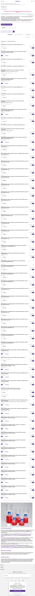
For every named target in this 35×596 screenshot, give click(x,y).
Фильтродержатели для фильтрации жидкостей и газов (10, 18)
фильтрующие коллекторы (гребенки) (18, 546)
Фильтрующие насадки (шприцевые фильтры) (25, 19)
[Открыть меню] (1, 1)
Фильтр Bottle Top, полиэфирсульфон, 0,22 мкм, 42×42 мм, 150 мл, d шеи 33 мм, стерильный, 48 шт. (14, 289)
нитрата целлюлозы (13, 535)
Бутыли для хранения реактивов (27, 16)
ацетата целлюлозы (22, 534)
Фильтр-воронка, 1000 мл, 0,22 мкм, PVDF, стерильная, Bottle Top (12, 357)
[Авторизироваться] (31, 1)
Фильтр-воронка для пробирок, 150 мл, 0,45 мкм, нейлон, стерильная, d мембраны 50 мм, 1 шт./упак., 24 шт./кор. (14, 494)
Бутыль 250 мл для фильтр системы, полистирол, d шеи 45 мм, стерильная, (12, 70)
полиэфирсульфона (4, 535)
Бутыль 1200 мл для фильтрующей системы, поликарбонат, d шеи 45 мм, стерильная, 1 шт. (14, 146)
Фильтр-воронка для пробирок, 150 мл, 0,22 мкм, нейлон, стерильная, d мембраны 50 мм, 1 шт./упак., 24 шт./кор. (14, 456)
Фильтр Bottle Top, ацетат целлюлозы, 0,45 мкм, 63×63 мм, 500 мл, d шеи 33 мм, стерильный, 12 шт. (14, 230)
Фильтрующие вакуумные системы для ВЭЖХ (9, 19)
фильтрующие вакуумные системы (7, 547)
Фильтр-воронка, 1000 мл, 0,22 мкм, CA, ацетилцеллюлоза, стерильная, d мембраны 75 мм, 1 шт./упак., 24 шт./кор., (14, 365)
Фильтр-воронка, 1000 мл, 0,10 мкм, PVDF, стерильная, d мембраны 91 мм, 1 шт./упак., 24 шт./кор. (14, 350)
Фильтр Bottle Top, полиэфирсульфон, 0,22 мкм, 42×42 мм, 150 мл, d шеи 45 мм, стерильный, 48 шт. (14, 296)
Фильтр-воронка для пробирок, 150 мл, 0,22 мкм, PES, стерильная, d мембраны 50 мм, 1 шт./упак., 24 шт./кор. (13, 440)
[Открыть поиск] (3, 1)
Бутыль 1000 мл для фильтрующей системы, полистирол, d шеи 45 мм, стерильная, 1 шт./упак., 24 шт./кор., (14, 137)
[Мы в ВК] (15, 580)
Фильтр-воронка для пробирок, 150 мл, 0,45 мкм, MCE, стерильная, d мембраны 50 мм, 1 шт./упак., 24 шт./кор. (13, 471)
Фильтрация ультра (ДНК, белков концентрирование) (10, 17)
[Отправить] (29, 575)
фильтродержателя (25, 533)
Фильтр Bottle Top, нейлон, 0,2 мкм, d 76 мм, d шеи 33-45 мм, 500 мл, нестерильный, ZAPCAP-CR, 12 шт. (13, 261)
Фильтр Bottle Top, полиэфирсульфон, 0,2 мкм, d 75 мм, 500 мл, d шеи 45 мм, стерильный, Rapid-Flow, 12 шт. (14, 273)
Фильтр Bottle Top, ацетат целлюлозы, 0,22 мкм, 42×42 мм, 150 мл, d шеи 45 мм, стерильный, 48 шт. (14, 177)
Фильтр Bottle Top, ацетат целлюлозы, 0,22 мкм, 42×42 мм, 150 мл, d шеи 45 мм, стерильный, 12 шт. (14, 169)
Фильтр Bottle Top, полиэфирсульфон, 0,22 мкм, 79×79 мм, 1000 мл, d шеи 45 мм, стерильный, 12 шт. (14, 319)
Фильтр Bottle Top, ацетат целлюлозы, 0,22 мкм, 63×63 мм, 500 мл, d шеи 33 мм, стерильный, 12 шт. (14, 184)
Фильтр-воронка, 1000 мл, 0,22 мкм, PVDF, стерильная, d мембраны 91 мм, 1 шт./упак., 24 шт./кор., (14, 409)
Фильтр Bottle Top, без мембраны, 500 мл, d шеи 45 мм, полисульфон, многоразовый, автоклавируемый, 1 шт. (13, 246)
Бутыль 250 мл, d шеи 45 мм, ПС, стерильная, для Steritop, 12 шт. (12, 66)
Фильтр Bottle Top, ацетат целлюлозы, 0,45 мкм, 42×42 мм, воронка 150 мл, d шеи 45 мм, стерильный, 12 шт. (14, 215)
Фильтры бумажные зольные (26, 20)
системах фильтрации (5, 537)
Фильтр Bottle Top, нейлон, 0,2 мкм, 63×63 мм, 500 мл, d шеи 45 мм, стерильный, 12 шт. (13, 253)
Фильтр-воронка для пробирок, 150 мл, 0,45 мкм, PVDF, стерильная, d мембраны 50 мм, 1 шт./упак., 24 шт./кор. (13, 486)
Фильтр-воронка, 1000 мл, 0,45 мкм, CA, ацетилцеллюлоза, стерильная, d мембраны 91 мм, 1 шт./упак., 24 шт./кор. (14, 417)
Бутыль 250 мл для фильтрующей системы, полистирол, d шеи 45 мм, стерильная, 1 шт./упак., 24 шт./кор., (14, 79)
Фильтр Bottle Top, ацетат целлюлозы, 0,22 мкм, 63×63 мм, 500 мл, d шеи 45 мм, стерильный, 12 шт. (14, 192)
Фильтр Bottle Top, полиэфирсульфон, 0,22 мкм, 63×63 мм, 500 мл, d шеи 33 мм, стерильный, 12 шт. (14, 304)
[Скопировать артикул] (4, 46)
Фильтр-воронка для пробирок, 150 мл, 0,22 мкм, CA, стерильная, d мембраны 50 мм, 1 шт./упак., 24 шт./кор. (13, 425)
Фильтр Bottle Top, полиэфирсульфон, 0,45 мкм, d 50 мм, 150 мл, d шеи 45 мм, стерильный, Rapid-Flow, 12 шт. (14, 335)
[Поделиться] (25, 44)
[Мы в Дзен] (19, 580)
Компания (2, 569)
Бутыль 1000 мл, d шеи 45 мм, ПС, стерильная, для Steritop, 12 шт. (13, 124)
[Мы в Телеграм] (11, 580)
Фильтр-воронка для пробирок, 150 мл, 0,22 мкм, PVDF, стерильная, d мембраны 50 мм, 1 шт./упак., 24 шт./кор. (13, 448)
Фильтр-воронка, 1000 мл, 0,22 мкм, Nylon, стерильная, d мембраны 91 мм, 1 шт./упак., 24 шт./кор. (14, 381)
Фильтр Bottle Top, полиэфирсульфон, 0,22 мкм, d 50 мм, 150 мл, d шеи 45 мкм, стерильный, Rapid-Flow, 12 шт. (14, 327)
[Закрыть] (25, 583)
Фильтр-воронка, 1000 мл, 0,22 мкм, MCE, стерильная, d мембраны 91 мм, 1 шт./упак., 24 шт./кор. (14, 373)
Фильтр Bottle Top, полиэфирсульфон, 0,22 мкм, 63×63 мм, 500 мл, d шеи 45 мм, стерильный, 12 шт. (14, 312)
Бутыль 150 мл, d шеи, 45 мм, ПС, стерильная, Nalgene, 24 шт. (12, 44)
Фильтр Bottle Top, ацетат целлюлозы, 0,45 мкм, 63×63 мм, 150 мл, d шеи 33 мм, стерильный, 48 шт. (14, 223)
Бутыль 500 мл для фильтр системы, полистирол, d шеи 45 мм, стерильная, (12, 101)
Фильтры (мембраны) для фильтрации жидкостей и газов (10, 20)
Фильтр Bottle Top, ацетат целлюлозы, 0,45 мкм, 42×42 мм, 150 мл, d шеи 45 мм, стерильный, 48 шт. (14, 207)
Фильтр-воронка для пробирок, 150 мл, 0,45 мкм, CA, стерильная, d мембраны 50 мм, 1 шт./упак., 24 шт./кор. (13, 463)
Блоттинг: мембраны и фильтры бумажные (13, 16)
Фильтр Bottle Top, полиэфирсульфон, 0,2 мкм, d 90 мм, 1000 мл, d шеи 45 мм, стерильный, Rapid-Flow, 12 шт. (14, 281)
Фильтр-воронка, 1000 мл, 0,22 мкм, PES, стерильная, (10, 388)
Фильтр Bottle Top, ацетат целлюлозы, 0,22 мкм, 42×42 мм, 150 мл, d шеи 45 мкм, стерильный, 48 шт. (14, 161)
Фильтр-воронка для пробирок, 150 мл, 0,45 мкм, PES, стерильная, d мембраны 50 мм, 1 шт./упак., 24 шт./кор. (13, 479)
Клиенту (2, 567)
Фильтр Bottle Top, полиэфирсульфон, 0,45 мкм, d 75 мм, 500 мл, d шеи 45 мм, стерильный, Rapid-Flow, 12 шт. (14, 342)
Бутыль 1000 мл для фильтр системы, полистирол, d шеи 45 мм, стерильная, (12, 129)
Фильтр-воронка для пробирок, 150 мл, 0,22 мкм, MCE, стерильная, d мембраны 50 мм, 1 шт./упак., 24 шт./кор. (13, 433)
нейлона (29, 534)
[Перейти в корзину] (33, 1)
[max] (23, 580)
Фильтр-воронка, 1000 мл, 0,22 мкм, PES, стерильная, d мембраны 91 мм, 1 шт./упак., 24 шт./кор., (14, 400)
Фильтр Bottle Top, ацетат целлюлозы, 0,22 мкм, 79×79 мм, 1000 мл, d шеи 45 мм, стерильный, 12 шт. (14, 200)
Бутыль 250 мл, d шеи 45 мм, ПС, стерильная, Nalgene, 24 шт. (12, 59)
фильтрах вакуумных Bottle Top (15, 537)
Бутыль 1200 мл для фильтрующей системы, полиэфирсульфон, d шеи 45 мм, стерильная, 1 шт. (14, 154)
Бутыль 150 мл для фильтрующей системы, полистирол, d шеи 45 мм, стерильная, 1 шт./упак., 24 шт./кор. (14, 52)
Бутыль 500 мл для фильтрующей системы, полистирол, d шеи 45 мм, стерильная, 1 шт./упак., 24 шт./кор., (14, 110)
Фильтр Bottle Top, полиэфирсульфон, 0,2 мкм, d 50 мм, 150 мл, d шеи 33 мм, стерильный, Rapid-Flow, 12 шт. (14, 266)
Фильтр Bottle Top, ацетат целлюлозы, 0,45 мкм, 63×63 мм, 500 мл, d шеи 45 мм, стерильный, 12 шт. (14, 238)
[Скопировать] (24, 44)
